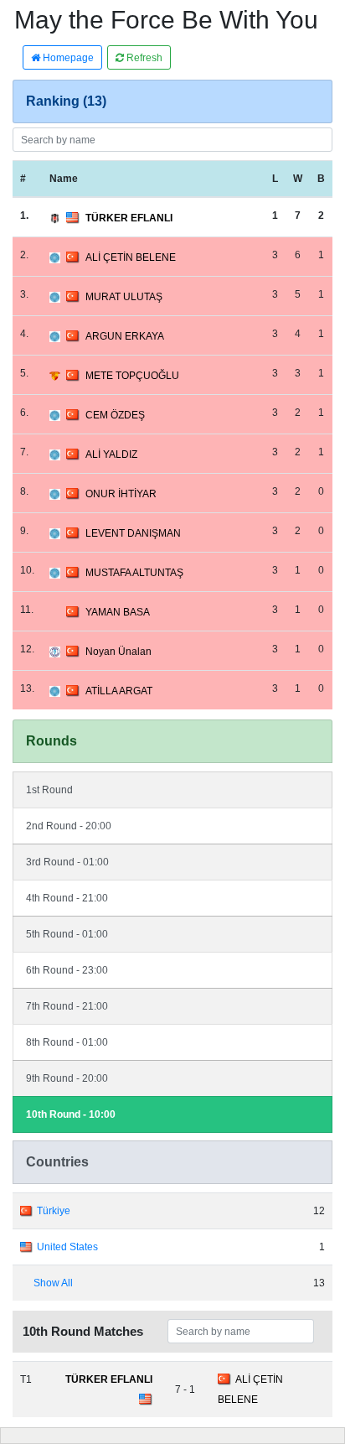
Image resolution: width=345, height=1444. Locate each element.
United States (67, 1247)
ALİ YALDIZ (111, 454)
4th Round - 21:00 (67, 898)
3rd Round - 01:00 (67, 862)
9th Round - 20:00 (67, 1078)
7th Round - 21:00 (67, 1006)
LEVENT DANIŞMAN (133, 533)
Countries (57, 1162)
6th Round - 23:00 (67, 970)
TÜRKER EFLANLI (128, 218)
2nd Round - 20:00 (68, 826)
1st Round (49, 790)
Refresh (143, 58)
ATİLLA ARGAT (118, 691)
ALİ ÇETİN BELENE (130, 257)
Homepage (67, 58)
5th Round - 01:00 (67, 934)
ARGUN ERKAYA (124, 336)
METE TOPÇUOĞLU (132, 376)
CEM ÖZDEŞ (115, 415)
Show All (53, 1283)
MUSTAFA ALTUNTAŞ (134, 573)
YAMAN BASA (117, 612)
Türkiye (53, 1211)
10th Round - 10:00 (71, 1114)
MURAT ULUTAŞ (123, 297)
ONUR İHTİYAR (121, 494)
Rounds (51, 741)
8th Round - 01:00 (67, 1042)
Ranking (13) (66, 101)
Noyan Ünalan (118, 651)
